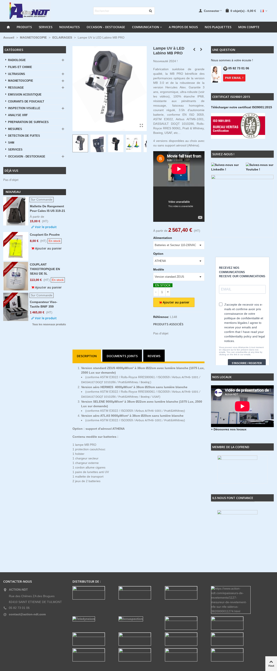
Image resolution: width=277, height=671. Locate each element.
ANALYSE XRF (18, 115)
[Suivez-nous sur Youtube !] (260, 167)
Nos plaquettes (218, 27)
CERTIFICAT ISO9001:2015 (231, 97)
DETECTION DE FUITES (24, 135)
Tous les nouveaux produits (49, 324)
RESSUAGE (16, 87)
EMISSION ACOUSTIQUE (25, 94)
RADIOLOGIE (17, 60)
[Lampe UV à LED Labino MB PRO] (141, 125)
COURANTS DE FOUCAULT (26, 101)
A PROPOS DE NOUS (183, 27)
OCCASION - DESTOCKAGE (106, 27)
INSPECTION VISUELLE (24, 108)
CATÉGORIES (14, 50)
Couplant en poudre (45, 234)
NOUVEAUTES (69, 27)
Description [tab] (87, 356)
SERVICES (45, 27)
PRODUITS (24, 27)
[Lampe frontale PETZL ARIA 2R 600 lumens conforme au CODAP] (194, 49)
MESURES (15, 129)
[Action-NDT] (29, 11)
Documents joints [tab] (122, 356)
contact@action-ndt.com (27, 614)
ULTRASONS (16, 74)
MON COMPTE (248, 27)
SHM (11, 142)
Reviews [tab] (154, 356)
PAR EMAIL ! (234, 77)
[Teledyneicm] (92, 618)
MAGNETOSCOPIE (20, 80)
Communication (145, 27)
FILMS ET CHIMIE (20, 67)
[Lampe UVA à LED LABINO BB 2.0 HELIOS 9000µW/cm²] (201, 49)
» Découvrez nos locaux (228, 429)
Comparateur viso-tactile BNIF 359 (43, 304)
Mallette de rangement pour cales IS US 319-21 (47, 208)
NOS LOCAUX (222, 377)
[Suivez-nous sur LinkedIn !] (225, 167)
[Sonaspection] (138, 618)
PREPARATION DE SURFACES (28, 122)
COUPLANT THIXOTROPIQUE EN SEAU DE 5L (45, 269)
